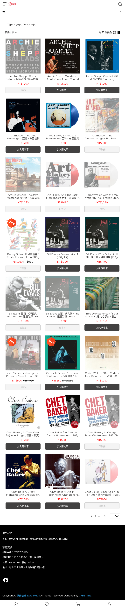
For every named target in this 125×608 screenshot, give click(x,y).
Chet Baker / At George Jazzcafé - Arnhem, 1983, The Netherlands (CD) (62, 434)
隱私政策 (63, 539)
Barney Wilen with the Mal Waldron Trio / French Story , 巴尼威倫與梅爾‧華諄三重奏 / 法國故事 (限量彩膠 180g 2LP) (102, 196)
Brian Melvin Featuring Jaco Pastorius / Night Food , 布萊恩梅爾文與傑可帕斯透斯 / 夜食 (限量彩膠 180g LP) (23, 375)
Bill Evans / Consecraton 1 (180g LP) (62, 256)
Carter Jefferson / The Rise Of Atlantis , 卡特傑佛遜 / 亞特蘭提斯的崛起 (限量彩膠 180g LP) (62, 375)
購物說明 (23, 539)
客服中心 (53, 539)
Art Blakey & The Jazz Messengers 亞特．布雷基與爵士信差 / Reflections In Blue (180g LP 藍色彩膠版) (62, 137)
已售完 (23, 90)
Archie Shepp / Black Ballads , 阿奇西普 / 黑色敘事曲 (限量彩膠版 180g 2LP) (23, 78)
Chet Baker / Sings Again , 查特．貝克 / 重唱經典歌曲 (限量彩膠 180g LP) (102, 493)
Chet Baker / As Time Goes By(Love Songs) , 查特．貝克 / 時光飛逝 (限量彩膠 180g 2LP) (23, 434)
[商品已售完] (27, 56)
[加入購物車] (67, 56)
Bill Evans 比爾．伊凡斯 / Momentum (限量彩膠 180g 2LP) (23, 315)
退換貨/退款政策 (38, 539)
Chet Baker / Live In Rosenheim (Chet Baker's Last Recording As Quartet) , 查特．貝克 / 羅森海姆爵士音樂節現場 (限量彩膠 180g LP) (62, 493)
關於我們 (13, 539)
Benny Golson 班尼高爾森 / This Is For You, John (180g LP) (23, 256)
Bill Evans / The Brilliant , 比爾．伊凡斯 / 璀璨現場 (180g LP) (102, 256)
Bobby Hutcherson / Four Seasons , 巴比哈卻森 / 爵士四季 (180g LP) (102, 315)
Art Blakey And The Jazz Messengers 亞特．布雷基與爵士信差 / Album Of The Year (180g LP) (23, 196)
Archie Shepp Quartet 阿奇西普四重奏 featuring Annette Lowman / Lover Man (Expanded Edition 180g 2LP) (102, 78)
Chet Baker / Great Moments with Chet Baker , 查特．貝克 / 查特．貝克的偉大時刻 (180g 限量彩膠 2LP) (23, 493)
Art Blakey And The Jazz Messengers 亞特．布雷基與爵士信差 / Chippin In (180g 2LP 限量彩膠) (62, 196)
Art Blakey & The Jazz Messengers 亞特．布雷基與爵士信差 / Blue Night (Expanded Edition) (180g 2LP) (23, 137)
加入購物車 (62, 90)
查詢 (4, 539)
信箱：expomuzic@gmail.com (19, 562)
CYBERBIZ (85, 595)
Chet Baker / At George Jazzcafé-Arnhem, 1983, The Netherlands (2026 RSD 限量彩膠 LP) (102, 434)
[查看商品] (18, 56)
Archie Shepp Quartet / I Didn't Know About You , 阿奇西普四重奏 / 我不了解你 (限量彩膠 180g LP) (62, 78)
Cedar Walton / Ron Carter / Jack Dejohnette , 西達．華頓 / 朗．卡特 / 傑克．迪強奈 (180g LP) (102, 375)
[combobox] (11, 32)
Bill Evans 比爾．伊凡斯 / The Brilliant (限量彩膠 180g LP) (62, 315)
